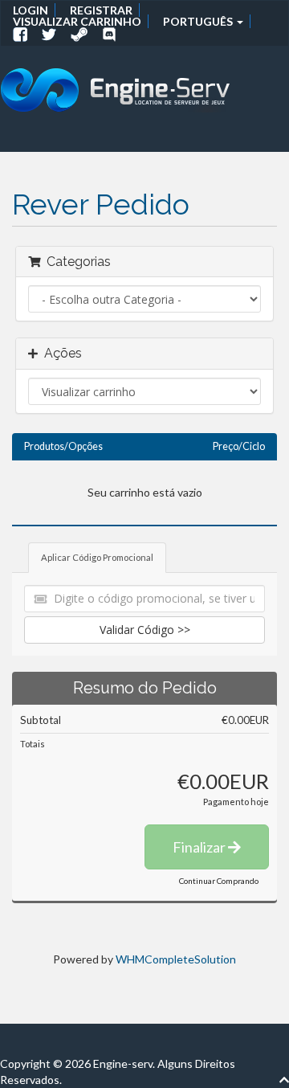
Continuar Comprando (218, 881)
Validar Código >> (145, 629)
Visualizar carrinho (77, 21)
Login (30, 10)
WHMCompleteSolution (176, 959)
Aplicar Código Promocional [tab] (97, 557)
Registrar (101, 10)
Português (199, 21)
